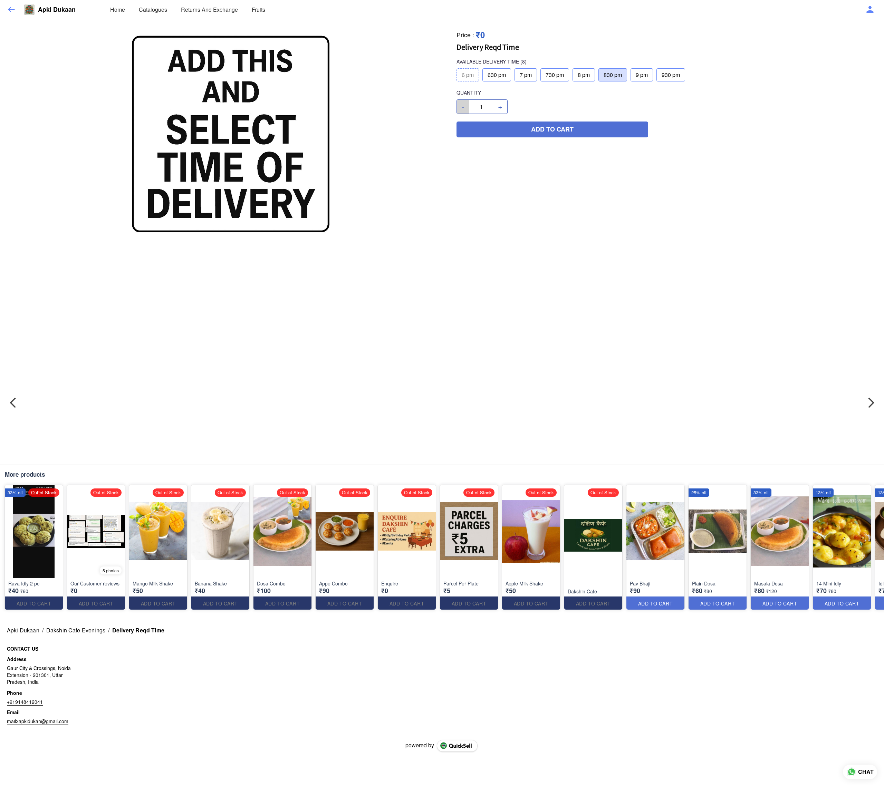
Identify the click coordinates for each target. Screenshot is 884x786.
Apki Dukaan (57, 9)
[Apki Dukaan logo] (29, 9)
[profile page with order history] (870, 10)
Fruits (258, 9)
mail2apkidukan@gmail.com (37, 721)
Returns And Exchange (209, 9)
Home (117, 9)
